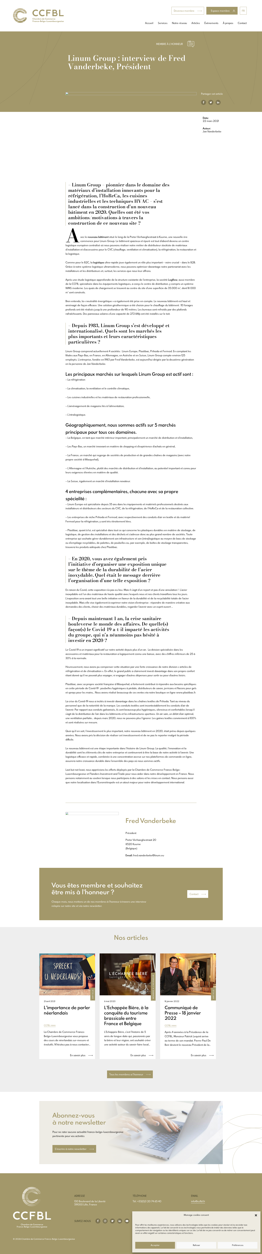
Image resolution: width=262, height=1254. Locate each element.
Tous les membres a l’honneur (126, 1074)
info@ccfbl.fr (198, 1201)
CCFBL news (50, 1025)
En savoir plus (78, 1055)
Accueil (149, 23)
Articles (195, 23)
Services (162, 23)
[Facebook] (97, 1220)
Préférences (237, 1245)
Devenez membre (184, 10)
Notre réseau (179, 23)
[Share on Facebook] (203, 102)
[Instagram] (105, 1220)
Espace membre (220, 10)
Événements (211, 23)
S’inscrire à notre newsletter (71, 1148)
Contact (242, 23)
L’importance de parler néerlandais (67, 1010)
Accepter (155, 1245)
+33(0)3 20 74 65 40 (149, 1201)
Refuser (196, 1245)
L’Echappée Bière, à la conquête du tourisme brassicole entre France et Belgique (126, 1015)
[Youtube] (126, 1220)
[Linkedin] (119, 1220)
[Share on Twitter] (210, 102)
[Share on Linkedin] (218, 102)
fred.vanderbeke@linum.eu (148, 855)
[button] (255, 1215)
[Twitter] (112, 1220)
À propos (228, 23)
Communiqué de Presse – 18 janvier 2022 (183, 1013)
